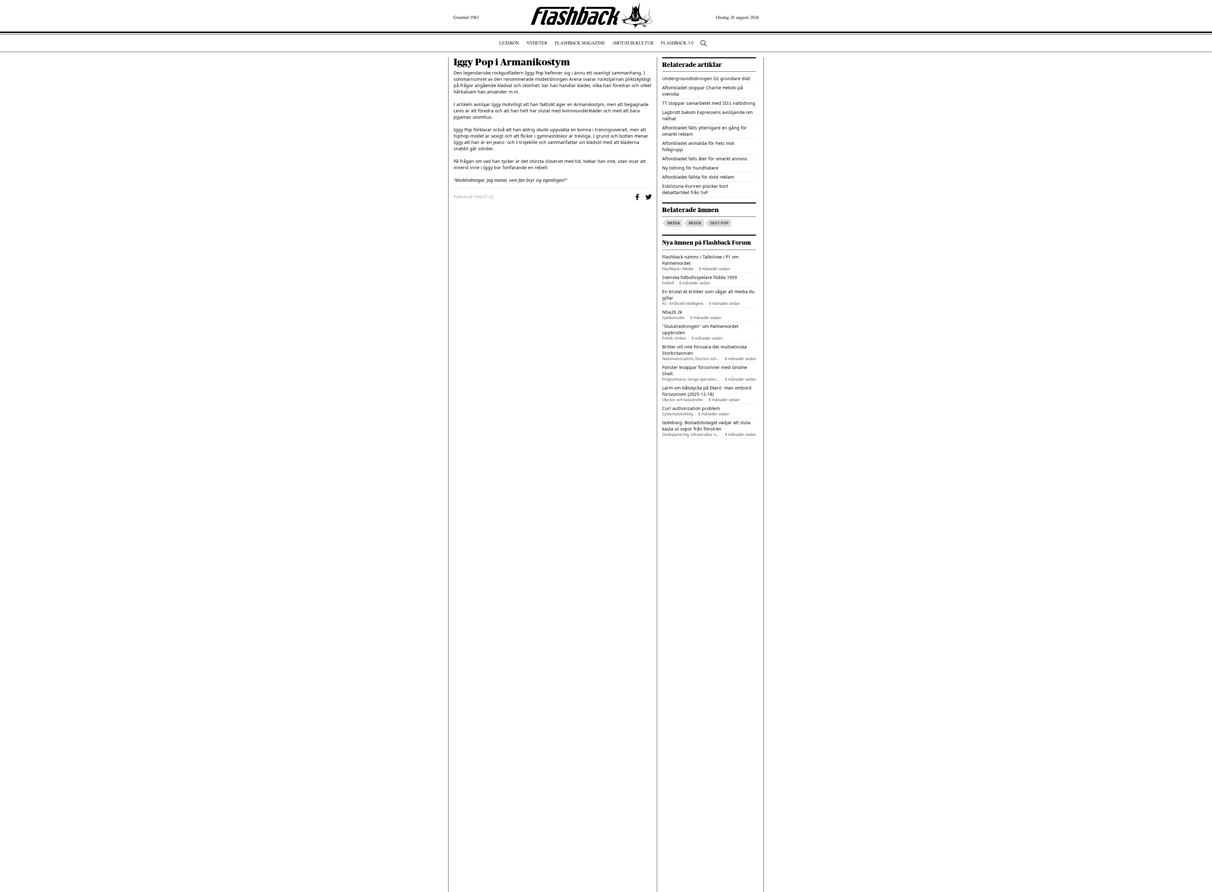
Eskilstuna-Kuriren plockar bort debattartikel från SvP (695, 189)
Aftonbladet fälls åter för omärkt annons (704, 159)
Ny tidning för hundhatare (690, 168)
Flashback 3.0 (677, 43)
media (673, 223)
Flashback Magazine (580, 43)
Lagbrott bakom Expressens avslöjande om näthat (707, 115)
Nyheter (536, 43)
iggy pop (719, 223)
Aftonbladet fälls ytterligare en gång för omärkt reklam (704, 131)
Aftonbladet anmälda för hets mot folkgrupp (698, 146)
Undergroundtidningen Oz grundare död (706, 78)
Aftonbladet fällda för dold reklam (698, 177)
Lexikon (509, 43)
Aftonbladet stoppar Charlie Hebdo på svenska (702, 91)
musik (695, 223)
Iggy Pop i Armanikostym (512, 62)
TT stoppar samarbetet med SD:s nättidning (708, 103)
